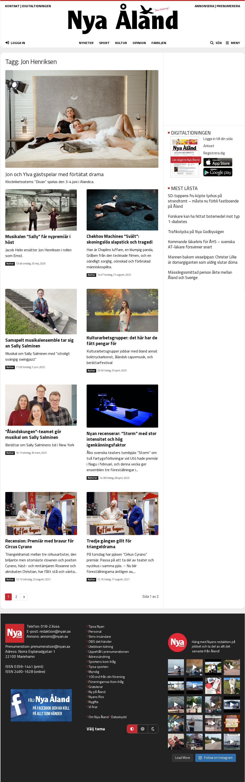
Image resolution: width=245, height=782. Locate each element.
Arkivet (208, 146)
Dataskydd (119, 716)
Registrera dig (214, 153)
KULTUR (121, 42)
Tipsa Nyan (96, 626)
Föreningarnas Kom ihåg (106, 681)
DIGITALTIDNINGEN (36, 5)
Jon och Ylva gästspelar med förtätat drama (54, 174)
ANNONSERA (204, 5)
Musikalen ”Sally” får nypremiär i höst (38, 239)
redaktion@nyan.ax (55, 631)
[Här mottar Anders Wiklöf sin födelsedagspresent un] (176, 723)
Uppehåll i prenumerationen (109, 651)
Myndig (94, 671)
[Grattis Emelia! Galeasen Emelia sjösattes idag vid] (194, 723)
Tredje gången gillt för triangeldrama (109, 543)
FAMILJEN (158, 42)
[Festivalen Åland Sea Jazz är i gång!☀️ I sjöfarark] (194, 667)
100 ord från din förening (107, 676)
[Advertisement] (204, 87)
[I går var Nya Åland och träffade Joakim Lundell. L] (176, 742)
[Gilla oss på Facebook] (41, 705)
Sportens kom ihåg (102, 661)
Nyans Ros (96, 696)
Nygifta (93, 701)
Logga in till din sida (218, 138)
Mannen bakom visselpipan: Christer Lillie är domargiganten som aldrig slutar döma (203, 259)
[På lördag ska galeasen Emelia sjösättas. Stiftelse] (194, 742)
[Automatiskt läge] (132, 729)
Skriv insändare (100, 636)
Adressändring (99, 656)
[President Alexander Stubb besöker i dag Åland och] (232, 667)
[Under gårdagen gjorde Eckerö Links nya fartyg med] (194, 686)
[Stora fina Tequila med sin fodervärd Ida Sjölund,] (232, 686)
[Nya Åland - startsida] (123, 35)
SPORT (104, 42)
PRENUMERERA (228, 5)
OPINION (139, 42)
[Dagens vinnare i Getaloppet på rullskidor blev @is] (213, 742)
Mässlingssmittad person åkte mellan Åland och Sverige (200, 275)
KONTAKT (12, 5)
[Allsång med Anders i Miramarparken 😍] (232, 704)
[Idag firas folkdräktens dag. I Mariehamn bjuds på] (176, 704)
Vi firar (93, 706)
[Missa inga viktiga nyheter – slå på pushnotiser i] (213, 686)
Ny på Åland (97, 691)
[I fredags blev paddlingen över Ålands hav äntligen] (176, 667)
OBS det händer (100, 641)
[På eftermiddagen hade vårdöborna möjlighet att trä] (213, 667)
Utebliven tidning (101, 646)
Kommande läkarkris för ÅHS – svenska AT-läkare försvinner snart (201, 244)
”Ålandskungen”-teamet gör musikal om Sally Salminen (33, 434)
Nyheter (92, 478)
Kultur (10, 263)
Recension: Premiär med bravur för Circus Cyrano (39, 543)
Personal (95, 631)
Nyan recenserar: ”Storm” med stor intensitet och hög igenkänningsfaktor (121, 439)
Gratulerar (96, 686)
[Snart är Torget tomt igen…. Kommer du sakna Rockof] (194, 704)
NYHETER (86, 42)
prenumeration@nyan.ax (50, 646)
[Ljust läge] (142, 729)
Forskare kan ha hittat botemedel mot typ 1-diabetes (204, 219)
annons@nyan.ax (54, 636)
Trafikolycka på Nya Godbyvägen (196, 232)
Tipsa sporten (98, 666)
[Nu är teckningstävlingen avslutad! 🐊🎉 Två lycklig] (232, 723)
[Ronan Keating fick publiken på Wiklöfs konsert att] (213, 704)
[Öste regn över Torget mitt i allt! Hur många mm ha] (213, 723)
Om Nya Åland (99, 716)
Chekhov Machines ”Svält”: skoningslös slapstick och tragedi (120, 239)
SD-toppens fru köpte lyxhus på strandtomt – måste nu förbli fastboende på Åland (203, 201)
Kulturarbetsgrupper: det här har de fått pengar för (122, 340)
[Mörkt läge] (153, 729)
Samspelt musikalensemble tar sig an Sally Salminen (39, 342)
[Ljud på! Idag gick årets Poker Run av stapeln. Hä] (232, 742)
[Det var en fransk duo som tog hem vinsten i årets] (176, 686)
